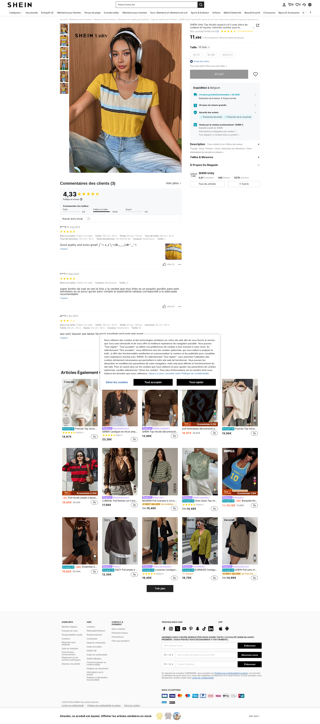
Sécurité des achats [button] (208, 112)
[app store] (220, 630)
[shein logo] (20, 4)
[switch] (87, 218)
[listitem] (80, 411)
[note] (200, 424)
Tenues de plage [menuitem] (92, 12)
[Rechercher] (201, 4)
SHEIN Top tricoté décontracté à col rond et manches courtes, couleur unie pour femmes (160, 431)
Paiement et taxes (120, 633)
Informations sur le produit (95, 673)
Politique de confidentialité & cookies (231, 673)
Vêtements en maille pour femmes (133, 19)
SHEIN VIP (91, 651)
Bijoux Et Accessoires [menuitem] (288, 12)
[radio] (196, 55)
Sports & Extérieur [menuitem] (200, 12)
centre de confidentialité (203, 678)
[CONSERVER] (255, 74)
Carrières (66, 639)
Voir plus (160, 588)
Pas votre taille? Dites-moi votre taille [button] (207, 66)
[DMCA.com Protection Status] (172, 702)
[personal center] (284, 5)
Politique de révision (71, 199)
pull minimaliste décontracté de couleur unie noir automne (200, 428)
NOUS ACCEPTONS (171, 690)
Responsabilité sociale (72, 635)
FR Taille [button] (203, 47)
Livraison (91, 627)
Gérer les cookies (132, 705)
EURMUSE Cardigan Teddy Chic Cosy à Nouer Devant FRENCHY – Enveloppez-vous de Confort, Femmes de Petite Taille (200, 569)
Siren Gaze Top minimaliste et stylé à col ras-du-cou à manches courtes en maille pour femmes (200, 500)
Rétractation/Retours (96, 631)
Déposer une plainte (71, 664)
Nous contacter (118, 629)
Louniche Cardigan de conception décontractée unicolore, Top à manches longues (160, 569)
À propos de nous (70, 631)
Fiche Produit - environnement (68, 653)
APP (220, 622)
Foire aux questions (121, 641)
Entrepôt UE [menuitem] (47, 12)
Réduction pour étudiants (69, 643)
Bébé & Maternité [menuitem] (232, 12)
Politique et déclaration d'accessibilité (97, 678)
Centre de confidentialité (73, 705)
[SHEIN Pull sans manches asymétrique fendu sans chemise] (240, 541)
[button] (304, 5)
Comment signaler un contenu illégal (96, 663)
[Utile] (164, 264)
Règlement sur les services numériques (71, 658)
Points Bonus (118, 637)
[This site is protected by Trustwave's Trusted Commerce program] (164, 702)
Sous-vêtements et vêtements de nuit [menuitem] (169, 12)
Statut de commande (96, 643)
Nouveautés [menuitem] (32, 12)
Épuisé (219, 74)
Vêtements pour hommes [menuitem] (134, 12)
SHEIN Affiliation (94, 659)
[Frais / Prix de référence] (203, 38)
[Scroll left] (306, 12)
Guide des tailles (94, 647)
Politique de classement (97, 668)
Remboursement (94, 635)
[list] (188, 628)
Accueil (63, 19)
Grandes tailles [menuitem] (111, 12)
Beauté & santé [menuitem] (252, 12)
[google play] (227, 630)
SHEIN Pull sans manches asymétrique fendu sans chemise (240, 569)
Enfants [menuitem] (216, 12)
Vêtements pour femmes (80, 19)
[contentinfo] (212, 696)
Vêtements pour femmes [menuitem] (69, 12)
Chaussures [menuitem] (269, 12)
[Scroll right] (310, 12)
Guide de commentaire (97, 655)
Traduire (64, 249)
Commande (92, 639)
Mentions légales (69, 627)
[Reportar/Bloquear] (180, 264)
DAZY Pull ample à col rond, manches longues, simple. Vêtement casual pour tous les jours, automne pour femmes (120, 569)
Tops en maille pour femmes (164, 19)
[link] (291, 4)
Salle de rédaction (70, 648)
